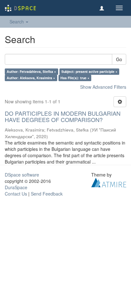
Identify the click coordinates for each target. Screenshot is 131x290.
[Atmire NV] (108, 181)
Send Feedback (47, 193)
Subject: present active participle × (89, 71)
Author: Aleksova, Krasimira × (31, 77)
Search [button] (17, 21)
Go (119, 59)
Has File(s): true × (74, 77)
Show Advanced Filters (103, 87)
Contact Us (16, 193)
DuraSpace (16, 187)
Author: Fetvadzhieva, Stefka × (31, 71)
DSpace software (22, 174)
